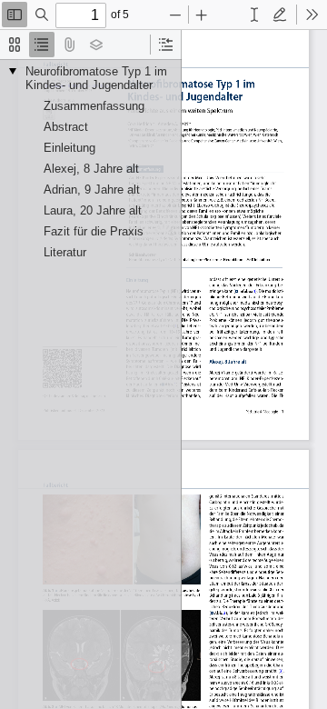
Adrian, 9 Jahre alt (92, 189)
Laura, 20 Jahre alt (93, 210)
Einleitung (69, 148)
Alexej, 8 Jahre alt (91, 168)
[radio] (14, 44)
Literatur (65, 252)
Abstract (66, 127)
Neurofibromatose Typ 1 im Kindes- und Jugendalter (96, 78)
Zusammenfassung (94, 106)
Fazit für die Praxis (94, 231)
